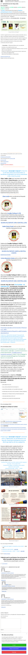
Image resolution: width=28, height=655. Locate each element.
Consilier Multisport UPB (14, 213)
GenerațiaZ (5, 161)
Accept (14, 645)
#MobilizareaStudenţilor (6, 156)
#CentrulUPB (3, 160)
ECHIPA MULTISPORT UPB (8, 222)
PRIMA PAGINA (7, 553)
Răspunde (3, 580)
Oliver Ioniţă (5, 196)
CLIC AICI (16, 549)
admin (7, 584)
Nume (2, 629)
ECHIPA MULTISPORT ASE (8, 281)
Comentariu (3, 617)
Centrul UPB (12, 158)
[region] (14, 644)
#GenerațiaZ (3, 163)
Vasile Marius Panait (8, 226)
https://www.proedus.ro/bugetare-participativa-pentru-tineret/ (14, 424)
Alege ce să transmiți (14, 648)
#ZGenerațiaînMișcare (5, 56)
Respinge (14, 652)
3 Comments (4, 563)
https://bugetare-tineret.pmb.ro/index (13, 421)
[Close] (26, 634)
